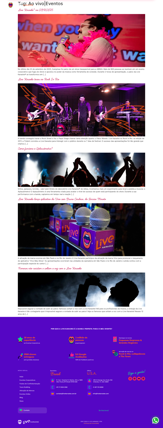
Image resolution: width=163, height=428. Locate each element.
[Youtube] (139, 379)
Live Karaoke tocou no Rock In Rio (38, 79)
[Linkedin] (143, 379)
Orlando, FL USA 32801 (101, 382)
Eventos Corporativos (56, 5)
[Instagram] (130, 379)
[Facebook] (134, 379)
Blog (21, 397)
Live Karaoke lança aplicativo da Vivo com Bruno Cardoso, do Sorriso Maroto (62, 199)
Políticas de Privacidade (91, 423)
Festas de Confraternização (30, 384)
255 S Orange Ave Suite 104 (102, 380)
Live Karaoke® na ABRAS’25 (35, 10)
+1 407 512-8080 (98, 387)
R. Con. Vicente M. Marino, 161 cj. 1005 (69, 380)
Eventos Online (119, 5)
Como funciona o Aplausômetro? (35, 149)
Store (21, 401)
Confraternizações (75, 5)
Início (21, 377)
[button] (138, 5)
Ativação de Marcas (27, 391)
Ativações (105, 5)
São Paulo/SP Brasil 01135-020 (66, 382)
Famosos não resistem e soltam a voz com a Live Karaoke (49, 268)
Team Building (92, 5)
